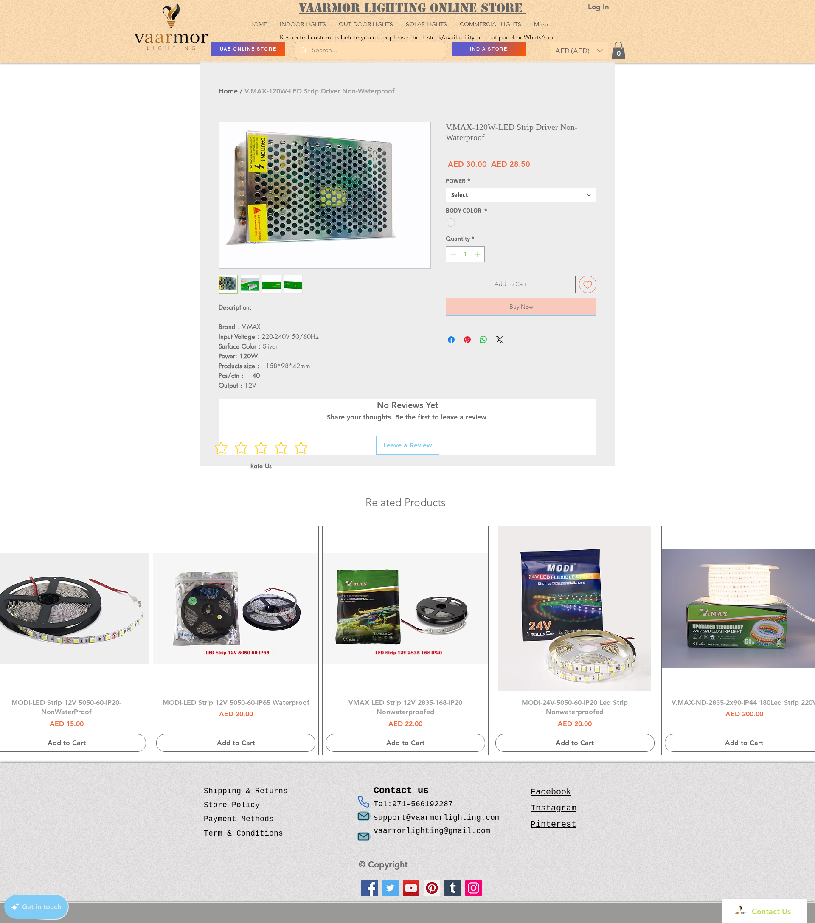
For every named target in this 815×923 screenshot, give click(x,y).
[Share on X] (500, 340)
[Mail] (364, 816)
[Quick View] (235, 608)
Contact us (404, 790)
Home (228, 91)
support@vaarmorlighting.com (437, 817)
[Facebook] (369, 888)
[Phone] (364, 802)
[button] (579, 50)
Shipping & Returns (246, 791)
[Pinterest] (432, 888)
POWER (458, 180)
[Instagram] (473, 888)
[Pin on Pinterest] (467, 340)
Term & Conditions (243, 833)
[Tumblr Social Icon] (452, 888)
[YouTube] (411, 888)
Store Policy (232, 805)
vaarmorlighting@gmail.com (432, 831)
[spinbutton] (465, 254)
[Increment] (478, 254)
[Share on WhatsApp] (483, 340)
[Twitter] (390, 888)
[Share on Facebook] (451, 340)
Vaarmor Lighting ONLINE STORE (412, 8)
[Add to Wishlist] (587, 284)
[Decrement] (452, 254)
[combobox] (521, 195)
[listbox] (579, 50)
